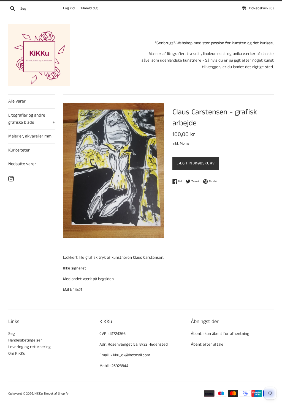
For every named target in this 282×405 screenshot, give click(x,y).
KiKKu (38, 393)
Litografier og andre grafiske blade (31, 119)
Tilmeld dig (88, 8)
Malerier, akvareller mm (29, 136)
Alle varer (17, 101)
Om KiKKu (16, 353)
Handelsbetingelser (25, 340)
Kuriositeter (19, 150)
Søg (11, 334)
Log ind (69, 8)
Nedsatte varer (22, 164)
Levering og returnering (29, 347)
